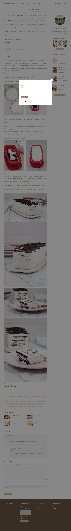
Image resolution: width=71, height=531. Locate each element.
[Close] (52, 80)
